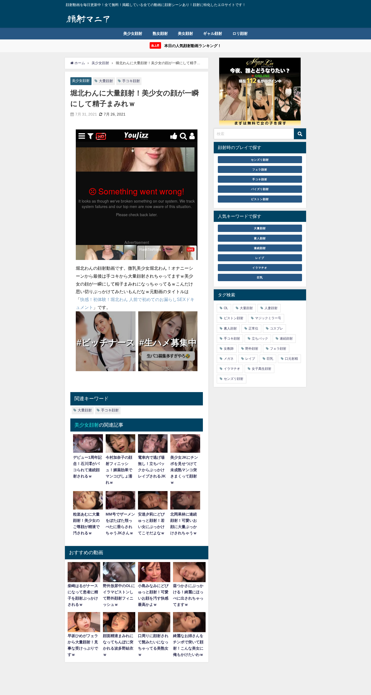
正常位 (253, 328)
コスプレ (276, 328)
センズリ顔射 (260, 159)
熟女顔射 (160, 33)
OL (226, 308)
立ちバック (260, 338)
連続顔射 (260, 248)
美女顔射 (185, 33)
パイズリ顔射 (260, 189)
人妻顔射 (271, 308)
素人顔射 (260, 238)
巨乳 (260, 277)
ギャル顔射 (212, 33)
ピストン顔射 (260, 198)
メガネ (229, 358)
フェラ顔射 (259, 169)
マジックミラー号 (268, 318)
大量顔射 (106, 81)
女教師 (229, 348)
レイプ (259, 257)
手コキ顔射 (131, 81)
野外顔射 (251, 348)
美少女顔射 (132, 33)
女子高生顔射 (261, 368)
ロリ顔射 (240, 33)
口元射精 (291, 358)
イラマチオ (259, 267)
